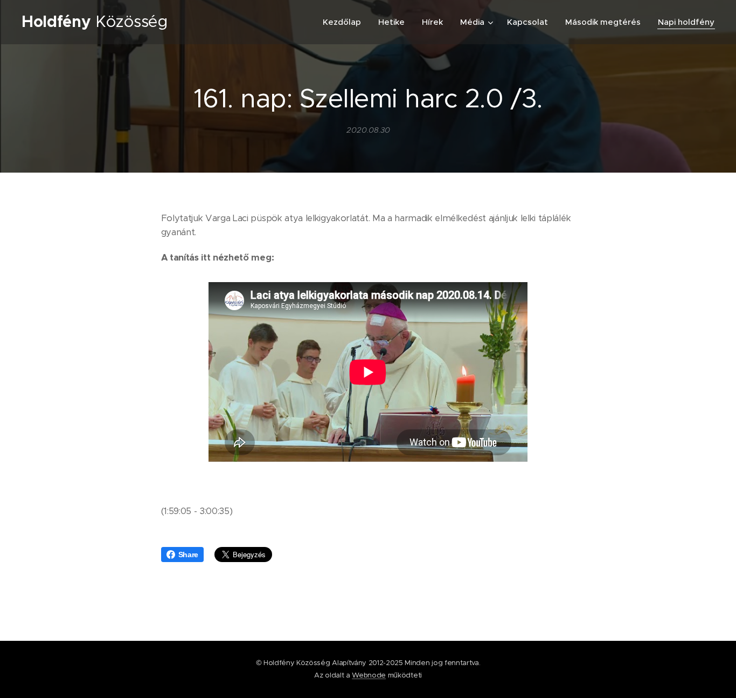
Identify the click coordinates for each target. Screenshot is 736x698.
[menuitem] (345, 22)
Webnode (369, 675)
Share (188, 554)
